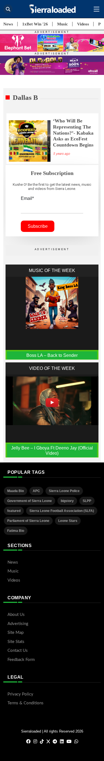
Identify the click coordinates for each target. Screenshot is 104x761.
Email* (27, 198)
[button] (96, 9)
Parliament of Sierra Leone (28, 521)
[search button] (7, 9)
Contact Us (17, 650)
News (8, 24)
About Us (16, 615)
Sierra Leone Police (64, 491)
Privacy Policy (20, 694)
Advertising (17, 624)
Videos (83, 24)
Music (62, 24)
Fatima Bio (15, 531)
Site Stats (15, 642)
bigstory (67, 501)
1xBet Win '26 (35, 24)
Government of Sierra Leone (29, 501)
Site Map (15, 633)
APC (36, 491)
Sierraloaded (31, 731)
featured (14, 511)
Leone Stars (67, 521)
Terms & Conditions (25, 703)
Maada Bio (15, 491)
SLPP (87, 501)
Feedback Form (21, 660)
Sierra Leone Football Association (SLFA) (61, 511)
